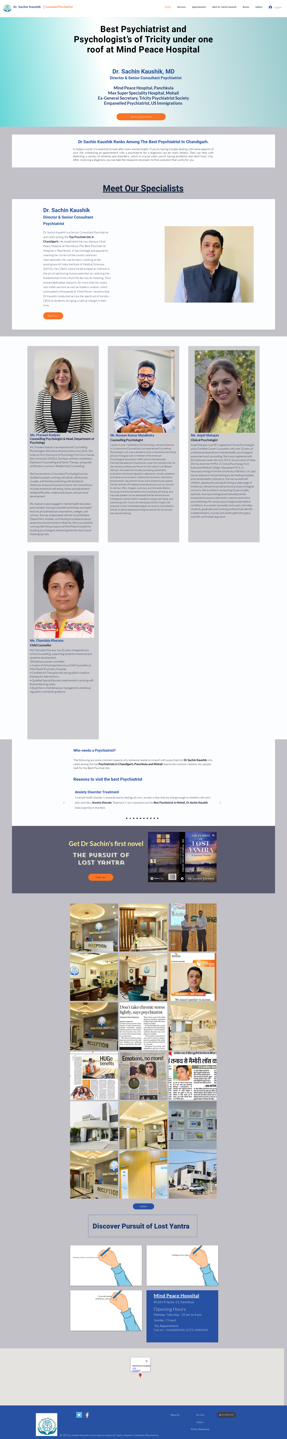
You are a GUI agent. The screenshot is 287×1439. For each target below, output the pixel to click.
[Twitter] (79, 1415)
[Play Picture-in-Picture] (133, 1282)
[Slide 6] (144, 818)
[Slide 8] (150, 818)
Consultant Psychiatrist (59, 6)
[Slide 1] (126, 818)
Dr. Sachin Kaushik (27, 7)
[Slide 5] (140, 818)
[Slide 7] (147, 818)
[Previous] (64, 803)
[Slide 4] (137, 818)
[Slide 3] (133, 818)
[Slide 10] (157, 818)
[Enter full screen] (138, 1282)
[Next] (220, 803)
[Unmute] (79, 1282)
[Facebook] (86, 1415)
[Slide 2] (130, 818)
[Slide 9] (154, 818)
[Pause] (74, 1282)
